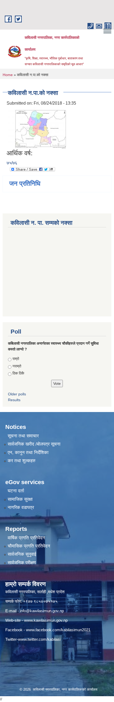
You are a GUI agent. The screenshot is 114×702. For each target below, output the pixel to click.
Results (14, 400)
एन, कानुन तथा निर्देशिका (28, 452)
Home (8, 75)
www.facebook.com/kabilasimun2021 (58, 630)
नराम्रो (16, 366)
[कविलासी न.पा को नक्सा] (37, 128)
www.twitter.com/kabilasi (39, 639)
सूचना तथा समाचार (23, 435)
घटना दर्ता (16, 490)
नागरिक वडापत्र (21, 507)
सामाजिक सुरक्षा (20, 499)
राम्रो (15, 359)
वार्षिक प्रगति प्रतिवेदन (26, 537)
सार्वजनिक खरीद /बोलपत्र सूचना (34, 444)
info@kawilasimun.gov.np (42, 611)
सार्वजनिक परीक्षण (22, 562)
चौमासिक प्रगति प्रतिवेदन (29, 546)
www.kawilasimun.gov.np (46, 620)
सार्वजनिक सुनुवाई (22, 554)
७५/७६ (12, 163)
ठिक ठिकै (18, 373)
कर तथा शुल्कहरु (22, 460)
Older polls (17, 394)
